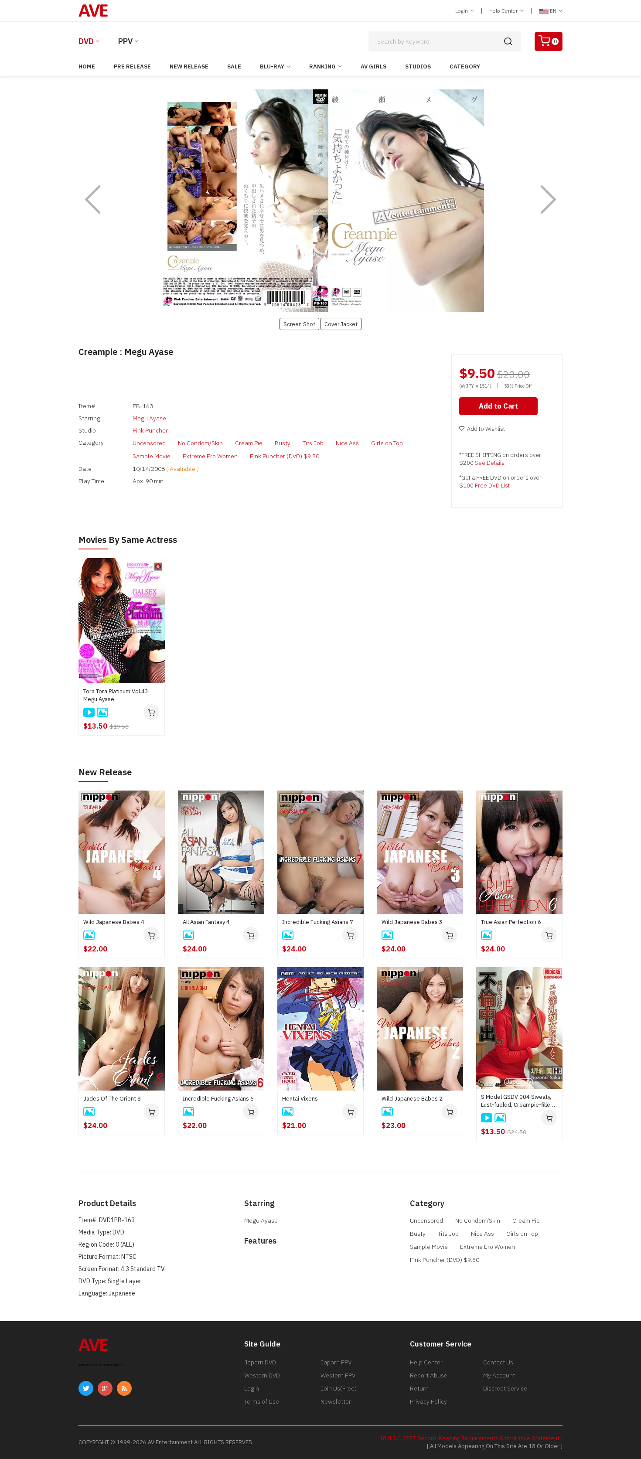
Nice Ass (347, 443)
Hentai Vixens (300, 1098)
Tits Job (313, 443)
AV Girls (373, 66)
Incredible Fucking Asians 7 (317, 922)
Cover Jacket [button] (341, 323)
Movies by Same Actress (127, 539)
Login (462, 10)
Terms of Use (261, 1401)
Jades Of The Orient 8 (112, 1098)
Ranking (322, 66)
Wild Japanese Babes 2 (412, 1098)
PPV (125, 41)
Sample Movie (151, 456)
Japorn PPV (335, 1362)
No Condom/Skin (200, 443)
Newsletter (335, 1401)
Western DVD (262, 1375)
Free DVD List (492, 485)
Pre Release (132, 66)
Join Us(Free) (338, 1388)
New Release (189, 66)
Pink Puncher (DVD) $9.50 (284, 456)
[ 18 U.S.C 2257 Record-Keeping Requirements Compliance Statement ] (469, 1438)
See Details (490, 463)
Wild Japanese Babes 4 (113, 922)
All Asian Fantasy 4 (206, 922)
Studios (418, 66)
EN (553, 10)
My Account (499, 1375)
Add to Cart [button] (498, 406)
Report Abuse (428, 1375)
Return (419, 1388)
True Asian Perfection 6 (511, 922)
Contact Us (498, 1362)
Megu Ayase (149, 418)
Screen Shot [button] (299, 323)
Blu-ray (272, 66)
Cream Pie (249, 443)
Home (86, 66)
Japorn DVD (260, 1362)
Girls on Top (387, 443)
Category (465, 66)
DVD (86, 41)
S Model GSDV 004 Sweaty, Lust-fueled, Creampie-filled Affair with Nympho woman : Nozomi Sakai (517, 1101)
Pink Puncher (150, 430)
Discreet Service (505, 1388)
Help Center (504, 10)
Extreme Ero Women (210, 456)
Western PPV (337, 1375)
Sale (234, 66)
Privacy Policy (428, 1401)
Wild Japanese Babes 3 (412, 922)
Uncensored (149, 443)
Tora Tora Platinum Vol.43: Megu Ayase (116, 695)
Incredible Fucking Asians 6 (218, 1098)
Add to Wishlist (486, 429)
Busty (282, 443)
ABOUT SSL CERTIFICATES (100, 1365)
